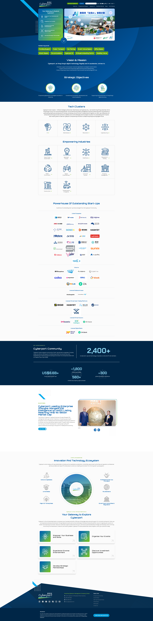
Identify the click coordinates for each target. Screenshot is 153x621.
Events (81, 3)
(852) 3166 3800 (69, 597)
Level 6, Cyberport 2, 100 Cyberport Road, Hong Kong (75, 595)
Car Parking (71, 49)
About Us (75, 6)
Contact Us (96, 605)
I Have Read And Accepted (101, 615)
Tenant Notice (96, 601)
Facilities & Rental (100, 6)
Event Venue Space (85, 49)
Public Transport (58, 49)
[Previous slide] (95, 430)
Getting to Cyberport (72, 3)
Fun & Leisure (112, 6)
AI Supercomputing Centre (85, 53)
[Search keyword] (86, 3)
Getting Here (96, 603)
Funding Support (44, 49)
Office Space (99, 49)
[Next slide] (98, 430)
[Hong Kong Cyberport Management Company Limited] (39, 5)
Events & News (96, 597)
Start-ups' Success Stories (99, 599)
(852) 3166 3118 (68, 599)
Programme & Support (83, 6)
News (106, 6)
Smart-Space (43, 53)
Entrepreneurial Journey (98, 595)
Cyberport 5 (92, 6)
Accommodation (56, 53)
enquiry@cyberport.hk (70, 601)
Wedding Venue (102, 53)
